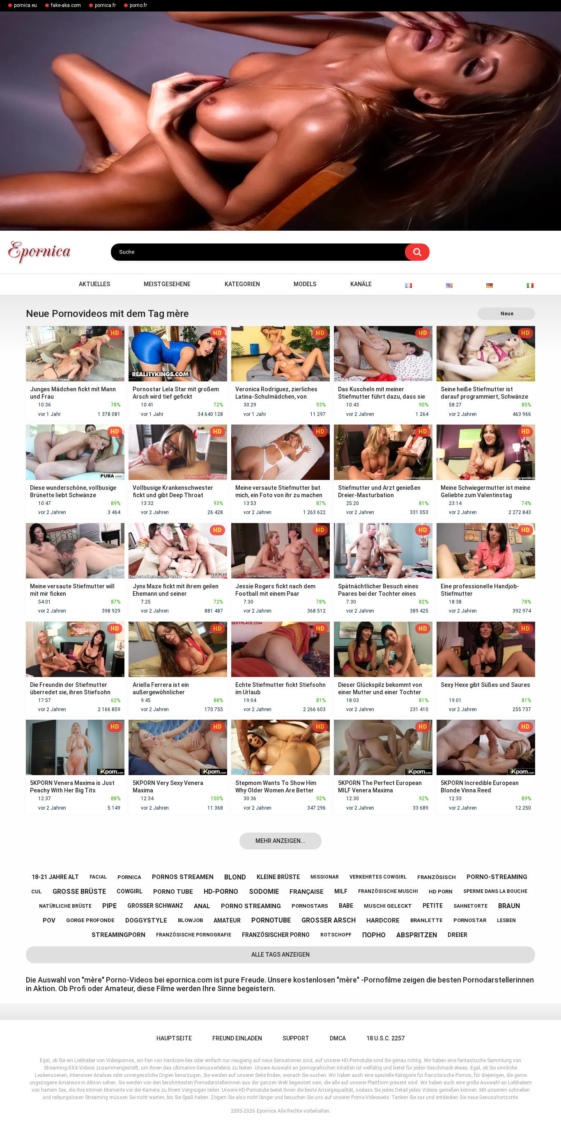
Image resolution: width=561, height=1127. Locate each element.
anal (202, 906)
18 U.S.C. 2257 (385, 1038)
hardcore (383, 920)
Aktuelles (94, 284)
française (307, 891)
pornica (129, 877)
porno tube (173, 891)
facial (98, 877)
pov (49, 920)
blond (235, 877)
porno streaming (251, 906)
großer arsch (328, 920)
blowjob (190, 920)
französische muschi (388, 891)
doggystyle (146, 920)
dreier (457, 935)
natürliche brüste (65, 906)
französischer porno (276, 935)
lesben (506, 920)
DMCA (338, 1038)
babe (346, 905)
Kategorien (242, 284)
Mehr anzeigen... (280, 841)
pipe (109, 906)
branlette (426, 920)
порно (374, 935)
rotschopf (336, 935)
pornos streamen (183, 877)
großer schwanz (155, 905)
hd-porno (221, 891)
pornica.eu (25, 5)
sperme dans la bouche (495, 891)
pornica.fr (105, 5)
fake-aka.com (66, 5)
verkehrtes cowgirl (378, 877)
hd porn (441, 891)
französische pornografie (193, 935)
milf (340, 891)
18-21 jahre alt (55, 877)
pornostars (310, 906)
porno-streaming (497, 877)
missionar (324, 877)
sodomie (264, 891)
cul (36, 891)
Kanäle (361, 284)
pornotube (271, 920)
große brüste (79, 891)
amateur (227, 920)
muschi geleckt (388, 906)
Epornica (266, 1111)
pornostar (469, 920)
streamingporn (118, 935)
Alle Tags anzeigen (280, 954)
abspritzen (416, 935)
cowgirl (130, 891)
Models (305, 284)
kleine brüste (278, 877)
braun (509, 906)
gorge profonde (90, 920)
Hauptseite (36, 284)
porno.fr (138, 5)
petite (433, 905)
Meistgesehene (167, 284)
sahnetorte (470, 906)
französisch (436, 877)
